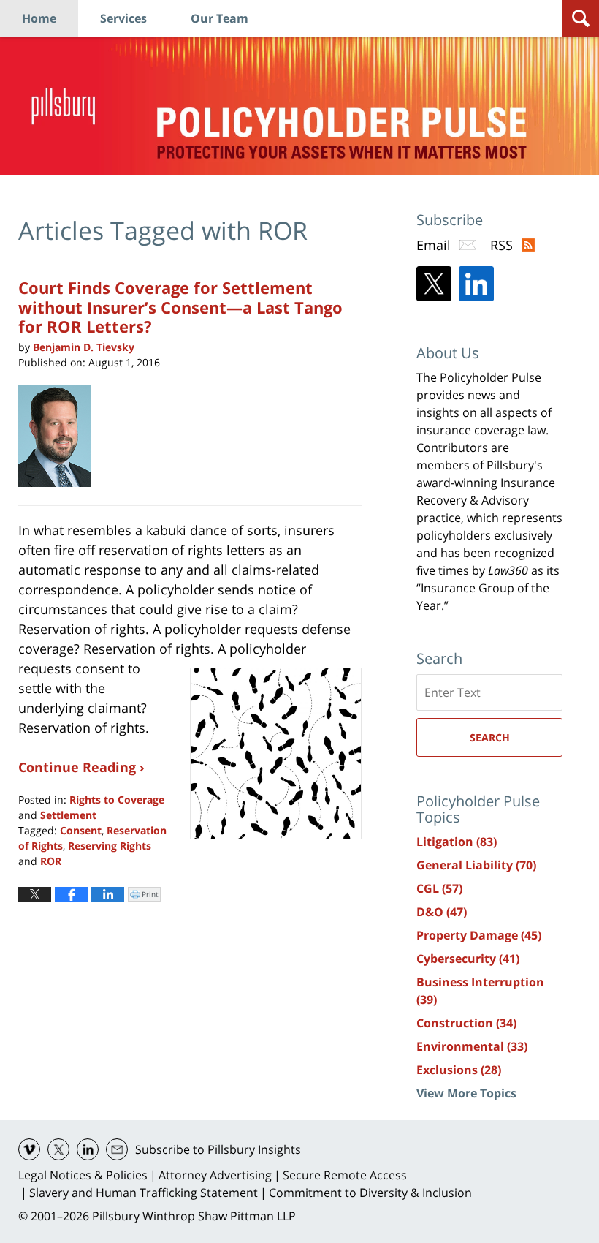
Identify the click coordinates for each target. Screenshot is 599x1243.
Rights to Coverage (116, 799)
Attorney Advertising (215, 1175)
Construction (466, 1023)
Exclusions (458, 1070)
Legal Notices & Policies (83, 1175)
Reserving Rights (109, 846)
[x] (58, 1149)
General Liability (476, 865)
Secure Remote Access (345, 1175)
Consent (81, 830)
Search (490, 737)
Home (39, 18)
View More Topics (466, 1093)
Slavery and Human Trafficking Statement (143, 1193)
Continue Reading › (81, 767)
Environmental (471, 1046)
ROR (50, 861)
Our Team (219, 18)
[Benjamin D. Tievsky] (60, 436)
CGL (439, 888)
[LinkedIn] (476, 283)
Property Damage (478, 935)
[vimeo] (29, 1149)
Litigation (456, 842)
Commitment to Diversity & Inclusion (370, 1193)
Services (123, 18)
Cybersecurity (467, 959)
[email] (117, 1149)
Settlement (68, 815)
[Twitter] (433, 283)
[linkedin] (88, 1149)
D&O (441, 912)
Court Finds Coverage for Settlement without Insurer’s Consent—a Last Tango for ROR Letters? (180, 306)
